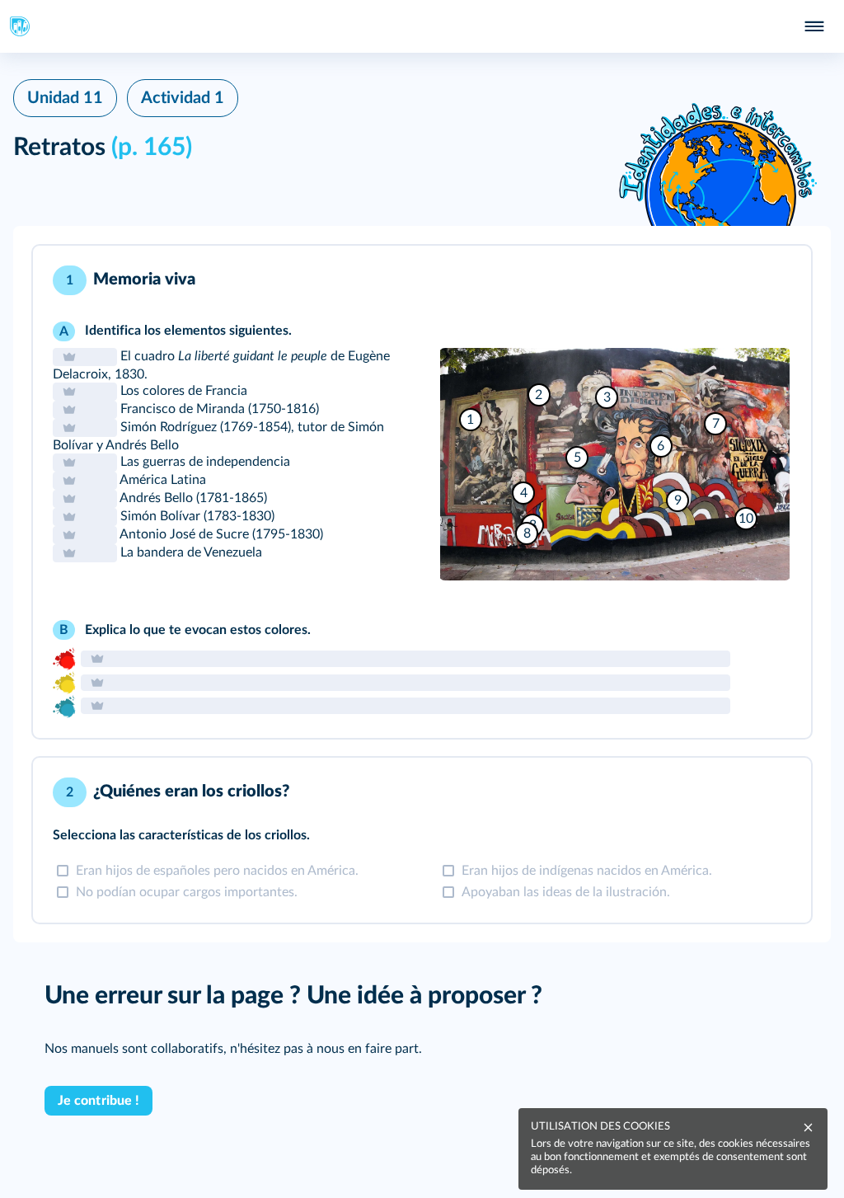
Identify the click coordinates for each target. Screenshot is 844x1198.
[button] (422, 492)
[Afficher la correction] (730, 280)
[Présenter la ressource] (773, 280)
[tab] (730, 280)
